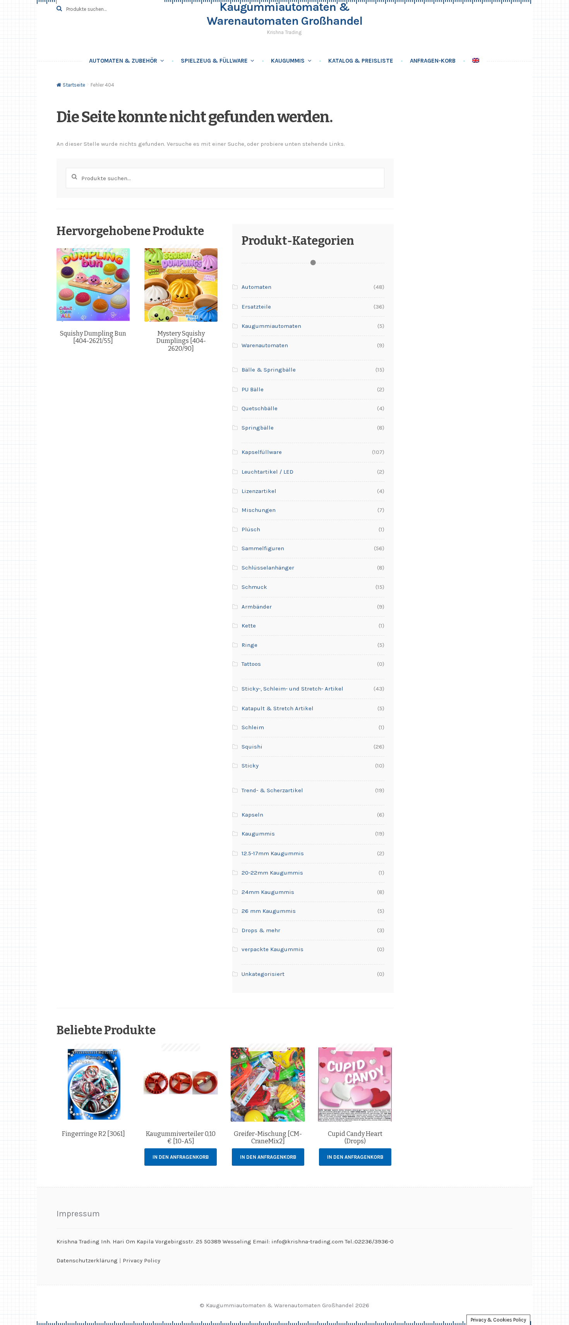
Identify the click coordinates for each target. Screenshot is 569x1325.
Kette (249, 625)
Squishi (252, 746)
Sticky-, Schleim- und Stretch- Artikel (292, 688)
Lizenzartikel (259, 491)
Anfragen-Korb (433, 60)
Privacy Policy (141, 1260)
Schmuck (254, 586)
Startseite (74, 85)
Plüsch (251, 529)
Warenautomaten (265, 345)
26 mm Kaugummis (269, 910)
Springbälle (258, 427)
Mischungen (259, 509)
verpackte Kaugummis (272, 949)
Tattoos (251, 663)
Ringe (249, 644)
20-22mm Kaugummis (272, 872)
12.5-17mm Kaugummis (273, 853)
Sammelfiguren (263, 548)
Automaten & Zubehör (123, 60)
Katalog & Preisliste (360, 60)
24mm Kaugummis (268, 891)
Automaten (256, 286)
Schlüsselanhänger (268, 567)
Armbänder (257, 606)
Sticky (250, 765)
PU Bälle (253, 389)
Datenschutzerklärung (87, 1260)
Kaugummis (288, 60)
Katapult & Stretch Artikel (278, 708)
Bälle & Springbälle (269, 369)
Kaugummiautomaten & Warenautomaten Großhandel (284, 14)
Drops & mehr (261, 930)
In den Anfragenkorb (181, 1157)
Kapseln (252, 814)
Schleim (253, 727)
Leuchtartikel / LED (267, 471)
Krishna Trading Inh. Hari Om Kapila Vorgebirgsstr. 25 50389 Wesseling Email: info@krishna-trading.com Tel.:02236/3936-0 (225, 1241)
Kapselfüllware (262, 451)
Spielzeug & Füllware (214, 60)
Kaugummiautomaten (271, 325)
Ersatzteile (256, 306)
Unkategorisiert (263, 973)
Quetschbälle (260, 408)
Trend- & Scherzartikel (272, 790)
